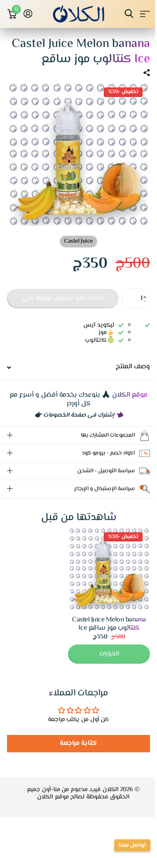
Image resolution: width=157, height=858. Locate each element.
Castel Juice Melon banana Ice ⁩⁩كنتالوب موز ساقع (102, 632)
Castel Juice (78, 241)
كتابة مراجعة (75, 752)
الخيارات (103, 663)
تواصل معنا (126, 845)
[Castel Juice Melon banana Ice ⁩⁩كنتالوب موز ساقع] (102, 577)
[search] (129, 13)
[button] (146, 291)
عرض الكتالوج (145, 13)
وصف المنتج (133, 366)
